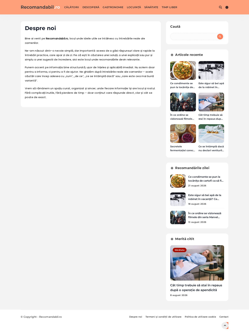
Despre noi (135, 316)
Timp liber (169, 7)
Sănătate (151, 7)
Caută (175, 27)
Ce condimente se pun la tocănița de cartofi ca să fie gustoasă (205, 180)
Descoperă (90, 7)
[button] (173, 266)
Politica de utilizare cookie (200, 316)
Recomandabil (40, 7)
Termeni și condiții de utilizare (164, 316)
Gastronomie (113, 7)
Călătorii (71, 7)
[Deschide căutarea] (220, 7)
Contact (223, 316)
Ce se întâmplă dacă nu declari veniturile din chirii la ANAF (211, 150)
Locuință (134, 7)
